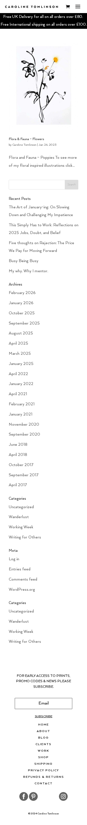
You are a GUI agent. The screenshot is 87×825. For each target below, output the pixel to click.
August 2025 (21, 333)
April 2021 (18, 394)
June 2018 (18, 444)
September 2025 (24, 323)
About (43, 731)
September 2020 (24, 434)
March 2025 (20, 353)
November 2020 (24, 424)
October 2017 (21, 465)
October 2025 (22, 313)
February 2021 (22, 404)
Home (43, 725)
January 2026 (21, 303)
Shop (43, 757)
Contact (44, 783)
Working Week (21, 527)
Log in (14, 559)
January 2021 (20, 414)
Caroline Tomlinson (24, 145)
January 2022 (21, 384)
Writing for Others (25, 537)
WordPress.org (22, 589)
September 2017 (24, 475)
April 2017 (18, 485)
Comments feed (23, 579)
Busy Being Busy (23, 261)
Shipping (43, 764)
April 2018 (18, 455)
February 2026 (22, 293)
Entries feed (19, 569)
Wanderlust (19, 517)
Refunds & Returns (43, 777)
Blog (43, 738)
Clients (43, 744)
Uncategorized (21, 507)
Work (43, 751)
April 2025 (18, 343)
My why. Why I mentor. (28, 271)
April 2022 (18, 374)
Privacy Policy (43, 770)
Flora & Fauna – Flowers (26, 139)
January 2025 (21, 364)
